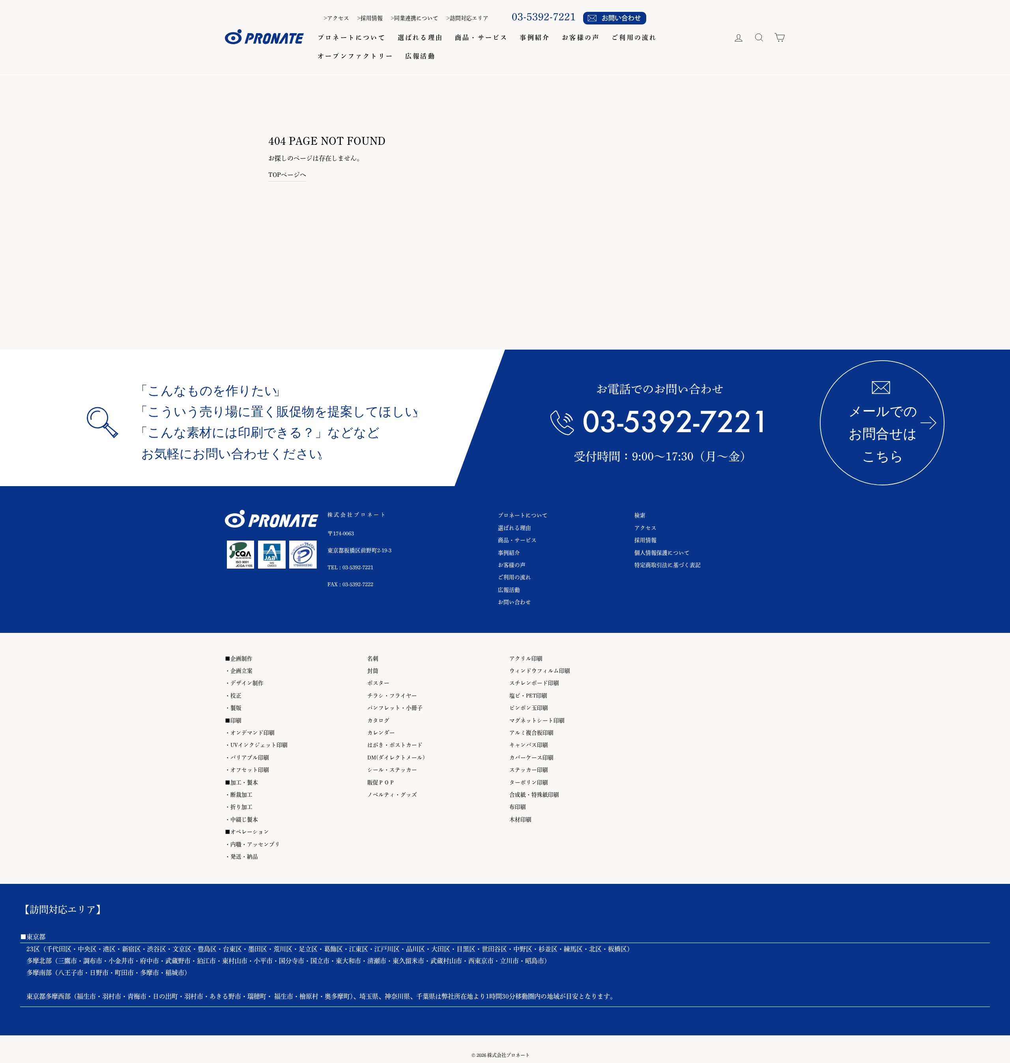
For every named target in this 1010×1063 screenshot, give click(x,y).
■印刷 (233, 720)
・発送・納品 (241, 856)
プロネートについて (352, 37)
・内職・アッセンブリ (252, 844)
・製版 (233, 708)
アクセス (645, 528)
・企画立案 (238, 671)
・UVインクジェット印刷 (256, 745)
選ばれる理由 (420, 37)
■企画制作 (238, 658)
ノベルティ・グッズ (392, 794)
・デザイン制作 (244, 683)
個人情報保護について (662, 553)
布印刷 (517, 807)
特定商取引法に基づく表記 (667, 565)
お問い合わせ (514, 602)
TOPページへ (287, 175)
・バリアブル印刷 (247, 757)
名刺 (372, 658)
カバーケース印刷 (531, 757)
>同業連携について (414, 18)
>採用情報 (370, 18)
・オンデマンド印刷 (250, 732)
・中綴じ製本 (241, 819)
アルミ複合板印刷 (531, 732)
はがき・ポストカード (395, 745)
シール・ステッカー (392, 770)
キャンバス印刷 (528, 745)
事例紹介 (535, 37)
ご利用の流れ (634, 37)
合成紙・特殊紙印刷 (534, 794)
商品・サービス (481, 37)
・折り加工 (238, 807)
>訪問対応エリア (467, 18)
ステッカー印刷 (528, 770)
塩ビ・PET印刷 (528, 695)
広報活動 (420, 56)
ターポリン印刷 (528, 782)
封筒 (372, 671)
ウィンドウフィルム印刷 (539, 671)
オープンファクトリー (355, 56)
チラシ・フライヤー (392, 695)
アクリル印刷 (525, 658)
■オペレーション (247, 832)
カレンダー (381, 732)
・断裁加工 (238, 794)
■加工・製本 (241, 782)
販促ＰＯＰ (381, 782)
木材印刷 (520, 819)
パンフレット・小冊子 (395, 708)
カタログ (378, 720)
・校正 (233, 695)
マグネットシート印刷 (537, 720)
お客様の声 (581, 37)
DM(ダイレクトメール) (396, 757)
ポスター (378, 683)
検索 (639, 515)
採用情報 (645, 540)
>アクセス (336, 18)
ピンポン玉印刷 (528, 708)
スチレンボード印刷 (534, 683)
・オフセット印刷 (247, 770)
